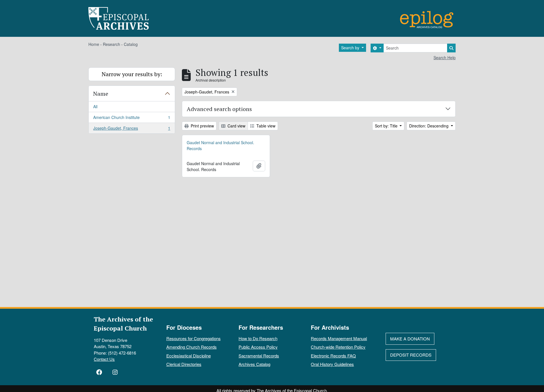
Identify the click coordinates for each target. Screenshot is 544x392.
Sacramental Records (259, 356)
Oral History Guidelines (332, 364)
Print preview (202, 126)
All (95, 106)
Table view (265, 126)
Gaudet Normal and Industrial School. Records (220, 145)
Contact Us (104, 359)
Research (111, 44)
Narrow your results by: (132, 74)
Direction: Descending (429, 126)
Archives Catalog (254, 364)
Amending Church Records (191, 347)
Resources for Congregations (193, 338)
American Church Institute (131, 118)
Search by (350, 47)
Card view (235, 126)
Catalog (131, 44)
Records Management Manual (339, 338)
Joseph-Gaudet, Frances (131, 129)
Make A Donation (410, 339)
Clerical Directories (183, 364)
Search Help (445, 57)
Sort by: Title (387, 126)
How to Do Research (258, 338)
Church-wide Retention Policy (338, 347)
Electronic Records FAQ (333, 356)
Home (93, 44)
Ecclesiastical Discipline (188, 356)
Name (100, 93)
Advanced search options (219, 109)
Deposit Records (411, 355)
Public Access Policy (258, 347)
